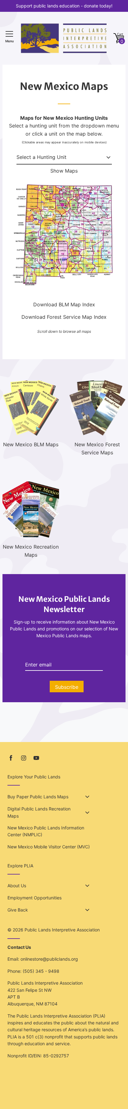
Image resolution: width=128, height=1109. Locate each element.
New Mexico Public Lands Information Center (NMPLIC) (45, 831)
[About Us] (87, 885)
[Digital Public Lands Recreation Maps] (87, 812)
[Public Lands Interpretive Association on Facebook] (10, 758)
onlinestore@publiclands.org (49, 959)
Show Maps (64, 171)
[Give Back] (87, 910)
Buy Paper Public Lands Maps (37, 796)
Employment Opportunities (34, 897)
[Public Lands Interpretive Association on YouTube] (36, 758)
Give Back (17, 909)
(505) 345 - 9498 (41, 971)
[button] (118, 38)
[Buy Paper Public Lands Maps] (87, 797)
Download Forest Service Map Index (64, 317)
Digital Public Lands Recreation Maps (39, 812)
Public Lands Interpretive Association (62, 929)
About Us (16, 885)
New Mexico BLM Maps (30, 444)
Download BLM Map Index (64, 304)
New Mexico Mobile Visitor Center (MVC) (48, 846)
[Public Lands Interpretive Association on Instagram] (23, 758)
